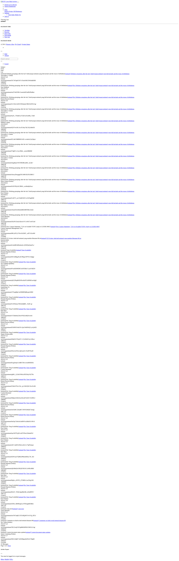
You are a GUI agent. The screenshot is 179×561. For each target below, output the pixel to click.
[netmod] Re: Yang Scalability (27, 262)
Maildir (7, 559)
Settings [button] (6, 13)
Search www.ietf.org (10, 5)
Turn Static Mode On (14, 15)
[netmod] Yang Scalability (23, 250)
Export (6, 64)
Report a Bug (10, 44)
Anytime (7, 30)
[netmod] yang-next (18, 509)
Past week (7, 33)
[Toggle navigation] (1, 51)
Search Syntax (8, 11)
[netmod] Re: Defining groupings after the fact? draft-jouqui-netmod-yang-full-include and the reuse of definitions (100, 85)
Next (9, 546)
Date (5, 54)
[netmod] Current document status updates (38, 532)
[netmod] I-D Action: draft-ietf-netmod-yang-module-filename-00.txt (61, 238)
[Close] (1, 553)
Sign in (6, 16)
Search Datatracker (10, 6)
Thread (6, 55)
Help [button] (5, 10)
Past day (6, 32)
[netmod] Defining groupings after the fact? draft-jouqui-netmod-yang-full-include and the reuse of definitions (97, 74)
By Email (18, 44)
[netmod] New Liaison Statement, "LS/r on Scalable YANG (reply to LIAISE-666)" (75, 226)
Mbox (2, 559)
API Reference (17, 11)
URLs (11, 559)
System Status (26, 44)
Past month (7, 35)
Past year (7, 37)
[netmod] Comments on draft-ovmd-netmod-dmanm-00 (49, 520)
